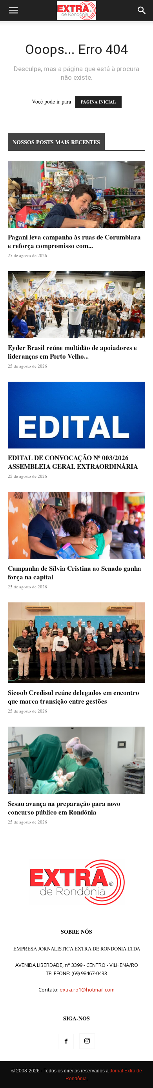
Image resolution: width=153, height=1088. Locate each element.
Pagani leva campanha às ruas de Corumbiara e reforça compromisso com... (74, 241)
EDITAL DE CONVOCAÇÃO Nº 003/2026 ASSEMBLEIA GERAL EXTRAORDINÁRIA (73, 462)
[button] (13, 10)
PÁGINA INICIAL (98, 102)
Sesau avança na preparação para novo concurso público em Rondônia (64, 808)
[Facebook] (66, 1041)
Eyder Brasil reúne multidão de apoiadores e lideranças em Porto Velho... (72, 352)
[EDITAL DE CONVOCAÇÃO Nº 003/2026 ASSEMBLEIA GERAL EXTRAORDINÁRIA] (76, 415)
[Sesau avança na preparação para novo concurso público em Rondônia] (76, 760)
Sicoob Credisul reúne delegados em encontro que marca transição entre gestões (73, 697)
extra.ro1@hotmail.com (87, 989)
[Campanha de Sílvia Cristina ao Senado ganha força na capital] (76, 525)
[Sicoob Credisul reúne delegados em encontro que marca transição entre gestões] (76, 643)
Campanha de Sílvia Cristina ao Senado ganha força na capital (74, 572)
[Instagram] (87, 1041)
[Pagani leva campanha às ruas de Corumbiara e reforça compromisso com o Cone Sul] (76, 194)
